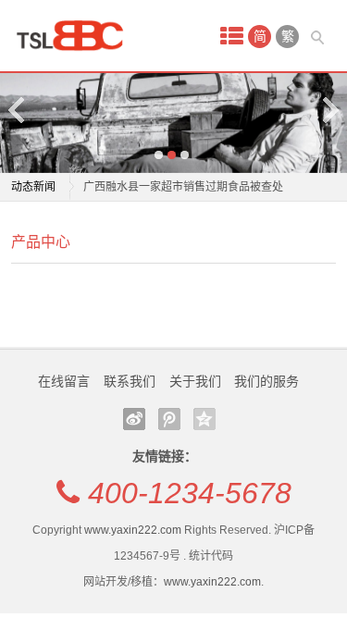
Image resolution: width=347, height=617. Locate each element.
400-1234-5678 (189, 493)
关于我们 (195, 381)
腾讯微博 (169, 419)
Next (329, 109)
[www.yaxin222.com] (76, 35)
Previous (17, 109)
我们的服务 (266, 381)
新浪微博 (134, 419)
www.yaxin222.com (132, 530)
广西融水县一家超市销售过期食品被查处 (183, 186)
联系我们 (129, 381)
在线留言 (64, 381)
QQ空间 (204, 419)
